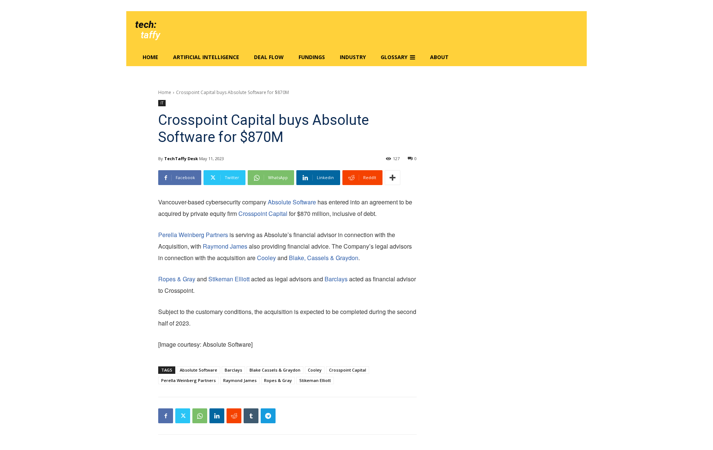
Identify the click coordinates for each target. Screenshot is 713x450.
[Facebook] (165, 415)
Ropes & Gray (176, 279)
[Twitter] (182, 415)
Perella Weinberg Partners (193, 234)
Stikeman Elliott (229, 279)
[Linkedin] (216, 415)
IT (161, 103)
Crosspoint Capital (262, 213)
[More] (392, 177)
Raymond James (225, 246)
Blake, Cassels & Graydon (323, 257)
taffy (150, 35)
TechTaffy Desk (181, 158)
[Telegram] (268, 415)
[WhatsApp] (199, 415)
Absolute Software (292, 202)
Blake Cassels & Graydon (275, 370)
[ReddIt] (234, 415)
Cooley (266, 257)
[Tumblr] (251, 415)
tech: (145, 24)
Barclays (336, 279)
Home (164, 92)
